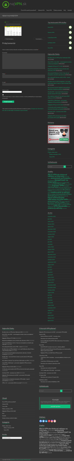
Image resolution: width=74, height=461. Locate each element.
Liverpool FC (54, 190)
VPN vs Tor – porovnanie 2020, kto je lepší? (12, 382)
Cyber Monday (68, 184)
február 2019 (51, 280)
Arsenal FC (52, 180)
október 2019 (51, 259)
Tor (61, 204)
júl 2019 (50, 267)
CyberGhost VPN (52, 37)
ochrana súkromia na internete (58, 198)
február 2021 (51, 224)
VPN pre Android (66, 204)
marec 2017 (51, 315)
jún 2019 (50, 269)
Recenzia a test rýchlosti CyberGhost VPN (50, 363)
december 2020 (52, 229)
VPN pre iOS (50, 206)
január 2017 (51, 320)
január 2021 (51, 226)
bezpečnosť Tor (60, 182)
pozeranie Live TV (54, 201)
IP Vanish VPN (59, 189)
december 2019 (52, 254)
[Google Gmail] (54, 421)
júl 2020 (50, 239)
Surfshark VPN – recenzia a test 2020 (57, 111)
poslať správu (55, 406)
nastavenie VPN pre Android (60, 195)
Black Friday (66, 182)
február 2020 (51, 249)
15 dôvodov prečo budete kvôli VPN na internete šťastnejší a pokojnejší (18, 369)
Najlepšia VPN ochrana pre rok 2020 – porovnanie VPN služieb (16, 375)
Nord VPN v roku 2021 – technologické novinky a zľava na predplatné (17, 334)
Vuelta (68, 206)
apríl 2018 (50, 302)
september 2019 (52, 262)
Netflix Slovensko (58, 196)
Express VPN (51, 32)
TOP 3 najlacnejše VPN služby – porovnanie (50, 370)
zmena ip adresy (55, 208)
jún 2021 (50, 219)
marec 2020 (51, 247)
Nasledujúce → (39, 39)
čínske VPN (65, 208)
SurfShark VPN (51, 42)
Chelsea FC (50, 184)
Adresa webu (5, 90)
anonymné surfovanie (60, 178)
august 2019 (51, 264)
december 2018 (52, 285)
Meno (4, 73)
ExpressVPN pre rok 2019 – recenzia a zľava (50, 336)
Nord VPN (50, 27)
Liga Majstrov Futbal (62, 439)
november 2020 (52, 231)
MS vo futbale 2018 (53, 194)
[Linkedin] (46, 421)
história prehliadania (51, 189)
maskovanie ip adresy (60, 192)
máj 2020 (50, 244)
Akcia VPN (52, 174)
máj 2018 (50, 300)
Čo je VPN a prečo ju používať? (28, 10)
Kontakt (70, 10)
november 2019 (52, 257)
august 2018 (51, 292)
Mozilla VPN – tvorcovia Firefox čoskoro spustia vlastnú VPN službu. (17, 356)
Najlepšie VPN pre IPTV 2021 (55, 66)
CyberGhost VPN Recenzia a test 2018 (49, 361)
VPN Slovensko (60, 206)
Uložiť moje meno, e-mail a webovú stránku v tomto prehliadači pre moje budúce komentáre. (22, 97)
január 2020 (51, 252)
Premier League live (65, 201)
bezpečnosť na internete (58, 181)
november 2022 (52, 216)
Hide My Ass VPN (67, 187)
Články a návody (58, 10)
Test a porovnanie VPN (54, 204)
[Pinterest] (49, 421)
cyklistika (50, 186)
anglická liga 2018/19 (50, 430)
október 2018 (51, 290)
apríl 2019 (50, 274)
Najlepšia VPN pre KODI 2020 (55, 104)
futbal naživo (61, 187)
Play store (69, 199)
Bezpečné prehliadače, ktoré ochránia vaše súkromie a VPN (15, 340)
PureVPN (61, 203)
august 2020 (51, 236)
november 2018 (52, 287)
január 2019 (51, 282)
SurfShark (67, 203)
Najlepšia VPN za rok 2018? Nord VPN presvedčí (51, 352)
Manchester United (56, 440)
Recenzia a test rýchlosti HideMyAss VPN (50, 381)
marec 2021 (51, 221)
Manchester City (61, 190)
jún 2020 (50, 241)
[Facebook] (40, 421)
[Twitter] (43, 421)
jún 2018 (50, 297)
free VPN (54, 187)
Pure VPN (50, 48)
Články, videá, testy (52, 152)
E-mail (4, 82)
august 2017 (51, 310)
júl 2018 (50, 295)
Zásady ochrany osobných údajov (9, 418)
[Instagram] (52, 421)
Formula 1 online (48, 437)
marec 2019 (51, 277)
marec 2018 (51, 305)
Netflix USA (65, 196)
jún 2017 (50, 312)
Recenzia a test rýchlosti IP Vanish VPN (50, 377)
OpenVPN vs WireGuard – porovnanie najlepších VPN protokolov (17, 362)
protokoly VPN (53, 203)
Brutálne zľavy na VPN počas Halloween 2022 (59, 57)
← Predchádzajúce (8, 39)
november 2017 (52, 307)
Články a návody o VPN (55, 154)
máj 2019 (50, 272)
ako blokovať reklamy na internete (57, 175)
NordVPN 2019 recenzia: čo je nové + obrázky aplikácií (53, 346)
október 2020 (51, 234)
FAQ (65, 10)
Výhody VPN (41, 10)
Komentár (4, 52)
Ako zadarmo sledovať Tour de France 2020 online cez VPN (15, 360)
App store (50, 432)
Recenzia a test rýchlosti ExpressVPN (49, 338)
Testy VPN (49, 10)
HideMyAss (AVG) (43, 379)
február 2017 (51, 318)
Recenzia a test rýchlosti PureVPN (48, 368)
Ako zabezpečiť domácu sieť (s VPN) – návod (59, 77)
